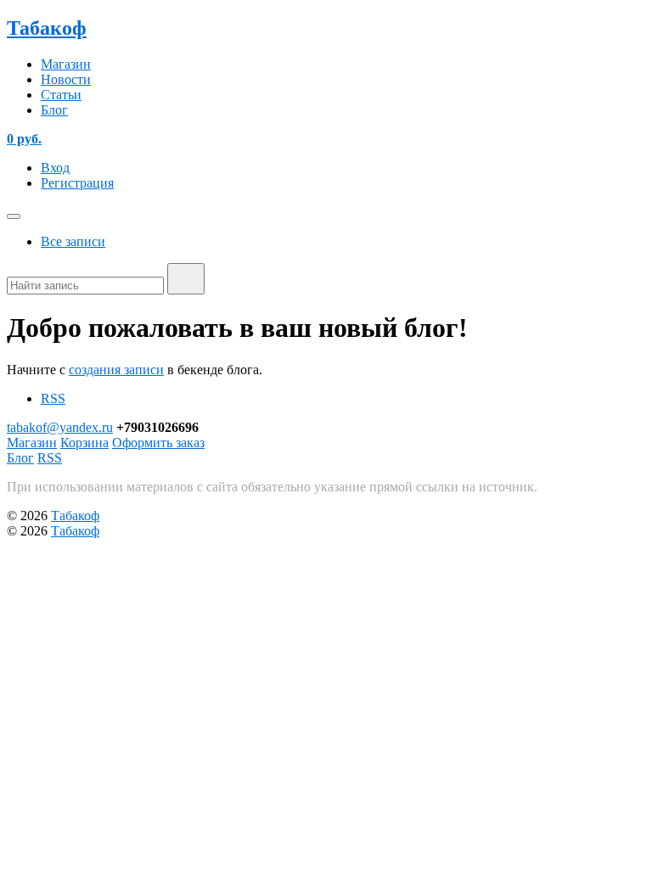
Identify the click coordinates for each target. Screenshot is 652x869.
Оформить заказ (158, 442)
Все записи (73, 241)
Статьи (61, 94)
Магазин (66, 64)
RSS (53, 398)
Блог (54, 110)
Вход (55, 167)
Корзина (84, 442)
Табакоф (47, 28)
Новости (66, 79)
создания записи (116, 369)
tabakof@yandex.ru (60, 427)
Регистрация (77, 183)
